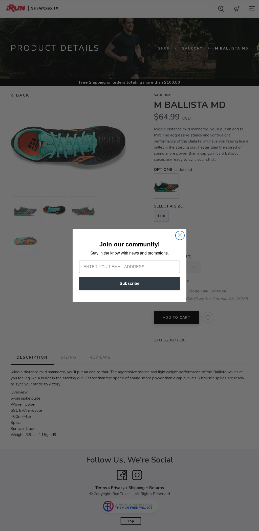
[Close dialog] (180, 235)
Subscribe (129, 283)
